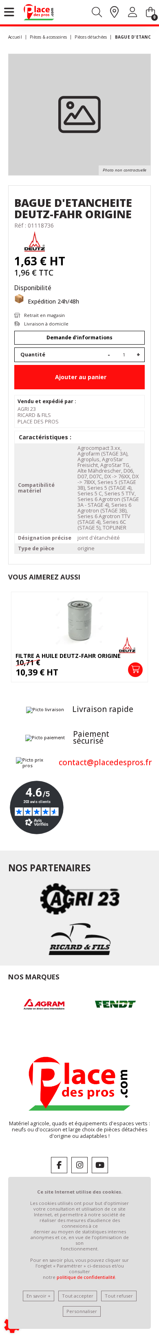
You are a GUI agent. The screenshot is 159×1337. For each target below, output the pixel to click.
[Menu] (9, 12)
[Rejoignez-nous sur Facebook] (59, 1165)
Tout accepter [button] (77, 1296)
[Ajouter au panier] (135, 669)
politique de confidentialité (86, 1277)
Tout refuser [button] (119, 1296)
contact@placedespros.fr (105, 762)
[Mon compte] (132, 13)
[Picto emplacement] (114, 12)
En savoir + (38, 1296)
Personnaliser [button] (81, 1311)
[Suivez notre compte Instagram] (79, 1165)
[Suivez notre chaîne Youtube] (100, 1165)
